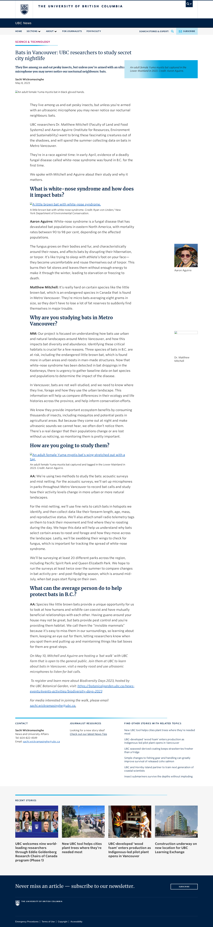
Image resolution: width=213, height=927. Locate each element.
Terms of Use (48, 921)
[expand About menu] (56, 31)
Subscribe (189, 31)
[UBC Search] (189, 3)
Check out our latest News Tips (88, 734)
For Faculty (94, 31)
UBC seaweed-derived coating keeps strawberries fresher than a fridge (158, 750)
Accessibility (76, 921)
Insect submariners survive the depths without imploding (158, 776)
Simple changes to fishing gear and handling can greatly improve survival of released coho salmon (157, 759)
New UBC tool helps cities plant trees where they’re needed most (159, 732)
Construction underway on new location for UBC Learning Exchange (176, 848)
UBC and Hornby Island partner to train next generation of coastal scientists (159, 769)
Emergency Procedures (27, 921)
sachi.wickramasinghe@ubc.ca (41, 741)
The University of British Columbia (24, 9)
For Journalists (72, 31)
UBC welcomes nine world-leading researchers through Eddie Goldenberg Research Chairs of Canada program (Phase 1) (36, 852)
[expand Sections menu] (39, 31)
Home (18, 31)
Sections (32, 31)
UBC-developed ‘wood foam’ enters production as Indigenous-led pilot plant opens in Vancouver (154, 741)
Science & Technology (32, 41)
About (50, 31)
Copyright (62, 921)
